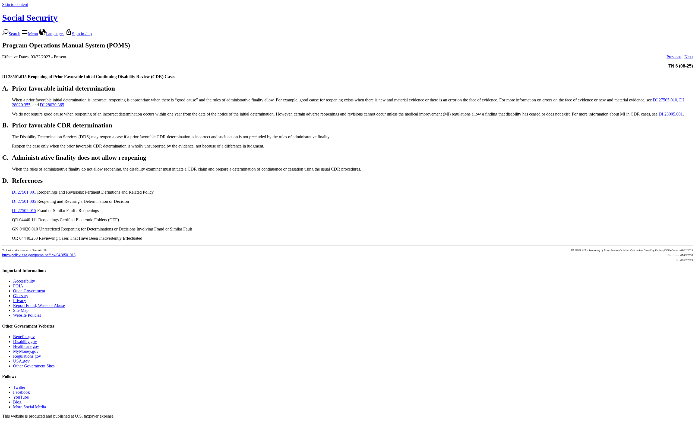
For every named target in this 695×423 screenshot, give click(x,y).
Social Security (30, 18)
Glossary (20, 295)
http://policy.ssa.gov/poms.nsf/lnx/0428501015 (38, 255)
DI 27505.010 (665, 100)
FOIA (18, 286)
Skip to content (15, 4)
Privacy (19, 300)
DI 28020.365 (52, 104)
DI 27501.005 (24, 201)
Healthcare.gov (26, 346)
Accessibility (24, 281)
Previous (673, 57)
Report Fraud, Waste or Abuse (39, 305)
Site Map (21, 310)
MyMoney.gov (26, 351)
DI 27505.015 (24, 210)
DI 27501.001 (24, 192)
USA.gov (21, 361)
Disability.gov (25, 341)
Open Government (29, 291)
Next (688, 57)
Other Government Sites (34, 366)
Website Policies (27, 315)
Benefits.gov (24, 336)
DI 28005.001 (671, 114)
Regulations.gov (27, 356)
